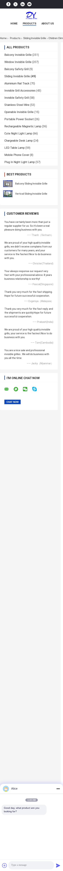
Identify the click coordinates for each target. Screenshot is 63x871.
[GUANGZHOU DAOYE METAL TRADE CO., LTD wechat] (27, 389)
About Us (47, 23)
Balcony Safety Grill (16, 69)
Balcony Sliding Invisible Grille (31, 183)
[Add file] (4, 865)
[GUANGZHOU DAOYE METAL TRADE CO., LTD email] (8, 389)
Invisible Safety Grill (16, 97)
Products (29, 23)
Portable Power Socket (19, 119)
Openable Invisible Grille (19, 112)
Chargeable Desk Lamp (18, 140)
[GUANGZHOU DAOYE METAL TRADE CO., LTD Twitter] (15, 4)
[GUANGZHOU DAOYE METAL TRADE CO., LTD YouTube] (29, 4)
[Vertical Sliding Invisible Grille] (8, 194)
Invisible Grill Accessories (20, 90)
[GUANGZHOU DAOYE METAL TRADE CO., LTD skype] (36, 389)
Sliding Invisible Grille (34, 38)
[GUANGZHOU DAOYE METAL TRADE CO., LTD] (31, 15)
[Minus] (58, 789)
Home (14, 23)
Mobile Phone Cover (16, 155)
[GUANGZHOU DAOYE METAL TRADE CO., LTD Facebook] (8, 4)
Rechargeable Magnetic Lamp (22, 126)
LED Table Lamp (14, 147)
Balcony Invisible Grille (18, 54)
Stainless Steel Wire (16, 105)
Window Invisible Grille (17, 62)
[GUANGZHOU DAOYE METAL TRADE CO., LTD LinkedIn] (22, 4)
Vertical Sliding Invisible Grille (31, 193)
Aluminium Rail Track (16, 83)
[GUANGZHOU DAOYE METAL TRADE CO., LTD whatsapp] (18, 389)
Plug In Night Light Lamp (19, 162)
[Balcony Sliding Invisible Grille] (8, 183)
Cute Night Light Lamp (18, 133)
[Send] (58, 865)
